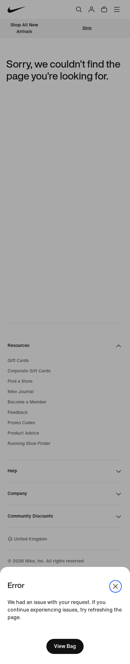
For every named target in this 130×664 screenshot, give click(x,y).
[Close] (115, 586)
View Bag (65, 646)
